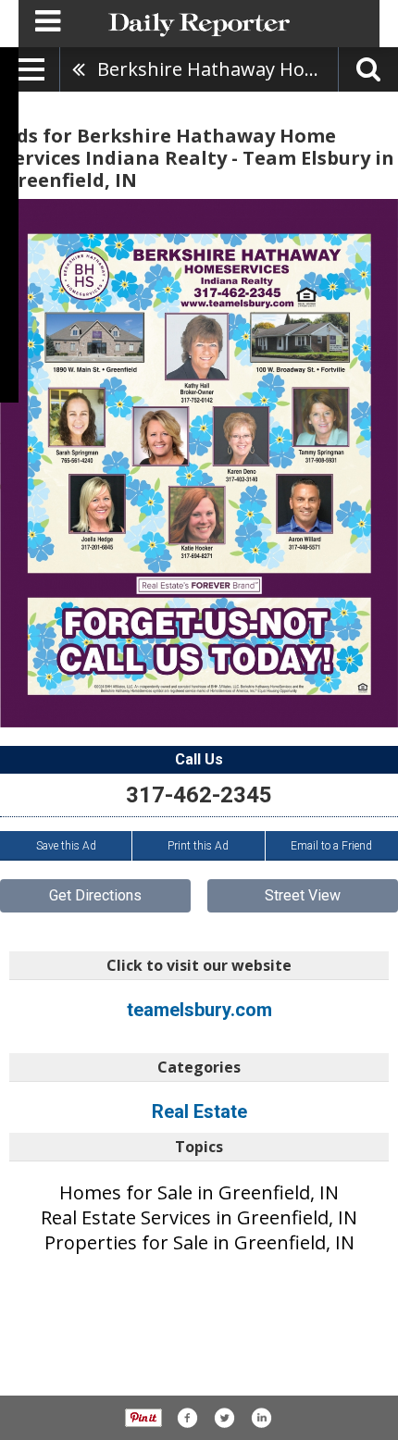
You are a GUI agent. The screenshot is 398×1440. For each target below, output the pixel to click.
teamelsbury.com (199, 1010)
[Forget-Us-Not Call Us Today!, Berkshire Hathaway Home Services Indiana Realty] (199, 463)
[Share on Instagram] (261, 1418)
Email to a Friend (331, 845)
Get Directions (95, 895)
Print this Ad (198, 845)
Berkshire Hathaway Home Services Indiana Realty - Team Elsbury (217, 68)
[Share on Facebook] (187, 1418)
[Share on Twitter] (224, 1418)
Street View (303, 895)
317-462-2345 (199, 795)
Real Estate (199, 1111)
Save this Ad (66, 845)
